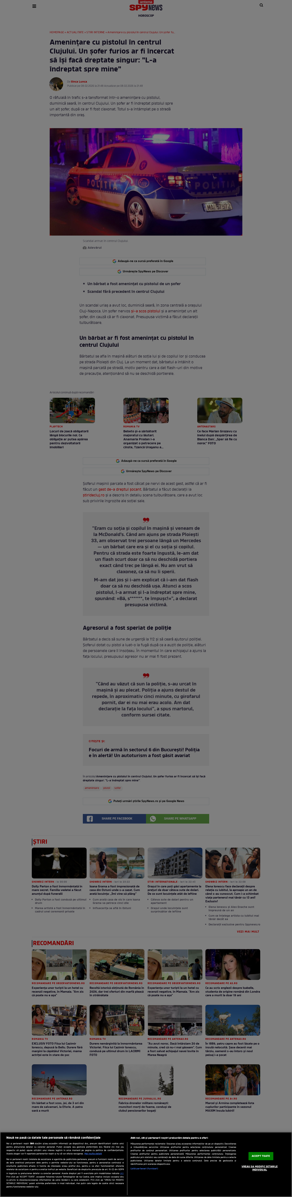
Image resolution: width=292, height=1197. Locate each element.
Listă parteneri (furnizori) (144, 1169)
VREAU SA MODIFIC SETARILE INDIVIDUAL (260, 1168)
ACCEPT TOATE (261, 1156)
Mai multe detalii (93, 1154)
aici (122, 1174)
